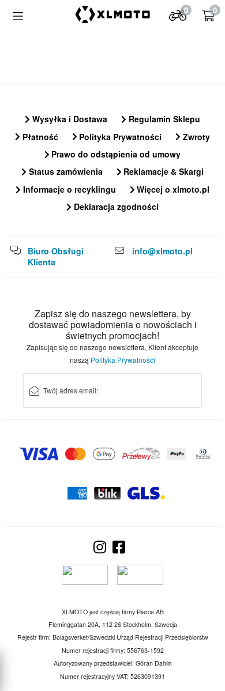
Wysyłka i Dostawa (68, 119)
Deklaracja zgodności (115, 206)
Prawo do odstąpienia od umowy (115, 154)
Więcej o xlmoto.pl (171, 189)
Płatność (39, 136)
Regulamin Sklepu (163, 119)
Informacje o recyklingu (68, 189)
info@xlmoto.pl (162, 251)
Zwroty (195, 136)
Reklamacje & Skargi (162, 171)
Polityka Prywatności (119, 136)
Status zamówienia (65, 171)
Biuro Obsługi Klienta (56, 256)
